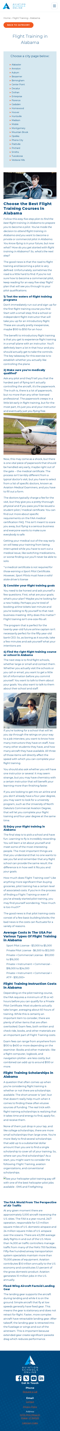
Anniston (16, 68)
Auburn (15, 72)
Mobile (15, 124)
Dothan (15, 92)
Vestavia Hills (18, 160)
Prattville (16, 144)
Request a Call (30, 1392)
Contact (30, 1402)
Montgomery (18, 128)
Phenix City (17, 140)
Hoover (15, 112)
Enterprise (17, 96)
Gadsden (16, 104)
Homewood (18, 108)
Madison (16, 120)
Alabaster (16, 64)
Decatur (16, 88)
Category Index (30, 1423)
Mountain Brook (20, 132)
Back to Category (18, 25)
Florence (16, 100)
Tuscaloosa (17, 156)
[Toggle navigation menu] (54, 6)
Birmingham (18, 80)
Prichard (16, 148)
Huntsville (17, 116)
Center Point (18, 84)
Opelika (15, 136)
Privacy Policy (30, 1407)
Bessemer (17, 76)
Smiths (15, 152)
